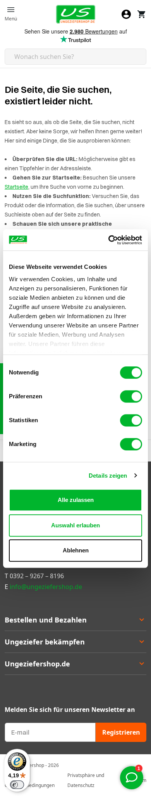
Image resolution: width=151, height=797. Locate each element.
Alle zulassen (76, 500)
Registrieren (121, 732)
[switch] (131, 396)
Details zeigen (108, 475)
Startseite (16, 186)
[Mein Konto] (126, 14)
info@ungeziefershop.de (46, 586)
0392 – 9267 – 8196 (37, 576)
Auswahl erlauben (75, 525)
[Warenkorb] (141, 14)
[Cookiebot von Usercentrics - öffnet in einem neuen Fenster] (108, 240)
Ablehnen (76, 550)
